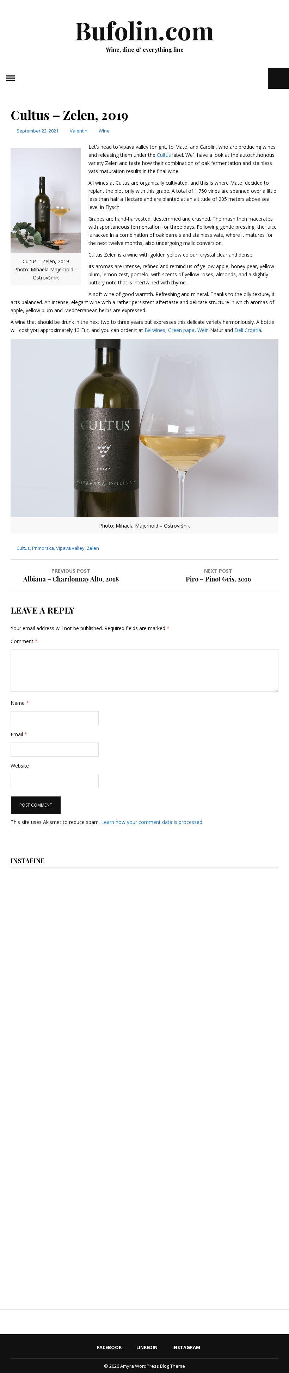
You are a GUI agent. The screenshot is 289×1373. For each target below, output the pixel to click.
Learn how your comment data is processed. (152, 822)
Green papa (181, 330)
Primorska (43, 548)
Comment (24, 641)
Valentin (78, 131)
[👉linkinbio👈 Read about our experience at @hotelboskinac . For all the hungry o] (150, 1234)
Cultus (164, 155)
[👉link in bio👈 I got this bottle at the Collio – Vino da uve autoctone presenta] (57, 1234)
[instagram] (262, 78)
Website (20, 765)
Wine (104, 131)
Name (20, 703)
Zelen (93, 548)
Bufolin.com (144, 30)
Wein (203, 330)
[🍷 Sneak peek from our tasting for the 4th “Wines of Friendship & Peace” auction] (150, 1031)
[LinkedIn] (251, 78)
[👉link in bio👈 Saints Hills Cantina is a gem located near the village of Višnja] (150, 1133)
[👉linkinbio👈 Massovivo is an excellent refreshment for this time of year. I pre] (57, 1133)
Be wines (154, 330)
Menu (10, 78)
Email (19, 734)
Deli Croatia (247, 330)
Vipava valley (70, 548)
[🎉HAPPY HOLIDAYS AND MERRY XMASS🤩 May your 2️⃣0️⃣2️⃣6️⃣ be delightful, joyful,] (57, 930)
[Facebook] (241, 78)
